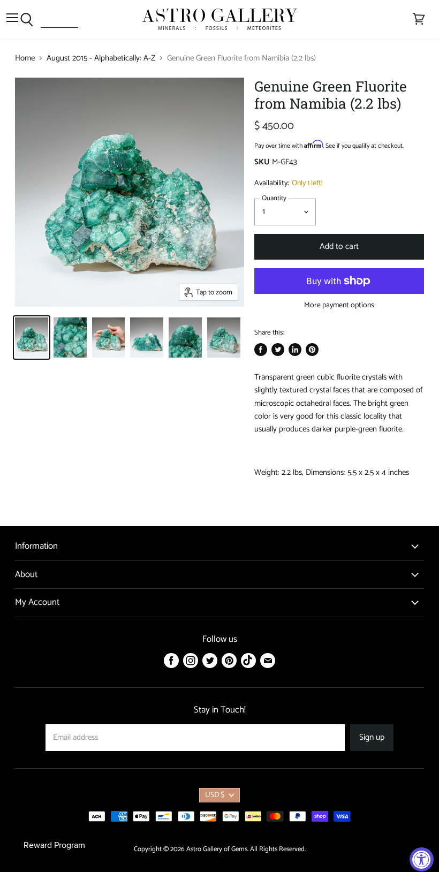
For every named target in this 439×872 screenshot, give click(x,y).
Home (25, 58)
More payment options (339, 305)
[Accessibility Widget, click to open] (422, 859)
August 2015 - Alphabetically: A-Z (101, 58)
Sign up (371, 738)
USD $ (214, 795)
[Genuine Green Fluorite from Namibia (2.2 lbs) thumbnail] (31, 337)
